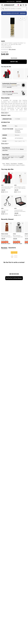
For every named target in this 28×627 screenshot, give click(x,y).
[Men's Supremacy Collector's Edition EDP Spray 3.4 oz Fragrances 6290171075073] (22, 223)
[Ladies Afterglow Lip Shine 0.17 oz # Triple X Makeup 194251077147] (25, 173)
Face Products (14, 163)
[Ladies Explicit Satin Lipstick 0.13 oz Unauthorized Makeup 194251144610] (12, 173)
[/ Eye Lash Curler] (12, 196)
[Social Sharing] (20, 18)
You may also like (6, 66)
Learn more (9, 87)
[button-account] (21, 5)
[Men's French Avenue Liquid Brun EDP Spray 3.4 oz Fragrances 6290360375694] (11, 223)
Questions (12, 248)
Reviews (4, 248)
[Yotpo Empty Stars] (4, 49)
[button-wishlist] (23, 5)
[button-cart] (26, 5)
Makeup (7, 163)
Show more (4, 112)
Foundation (20, 163)
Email (9, 157)
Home (3, 163)
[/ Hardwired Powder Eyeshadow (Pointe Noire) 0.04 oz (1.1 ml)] (25, 196)
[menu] (2, 5)
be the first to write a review (14, 278)
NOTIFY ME (14, 61)
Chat (12, 157)
